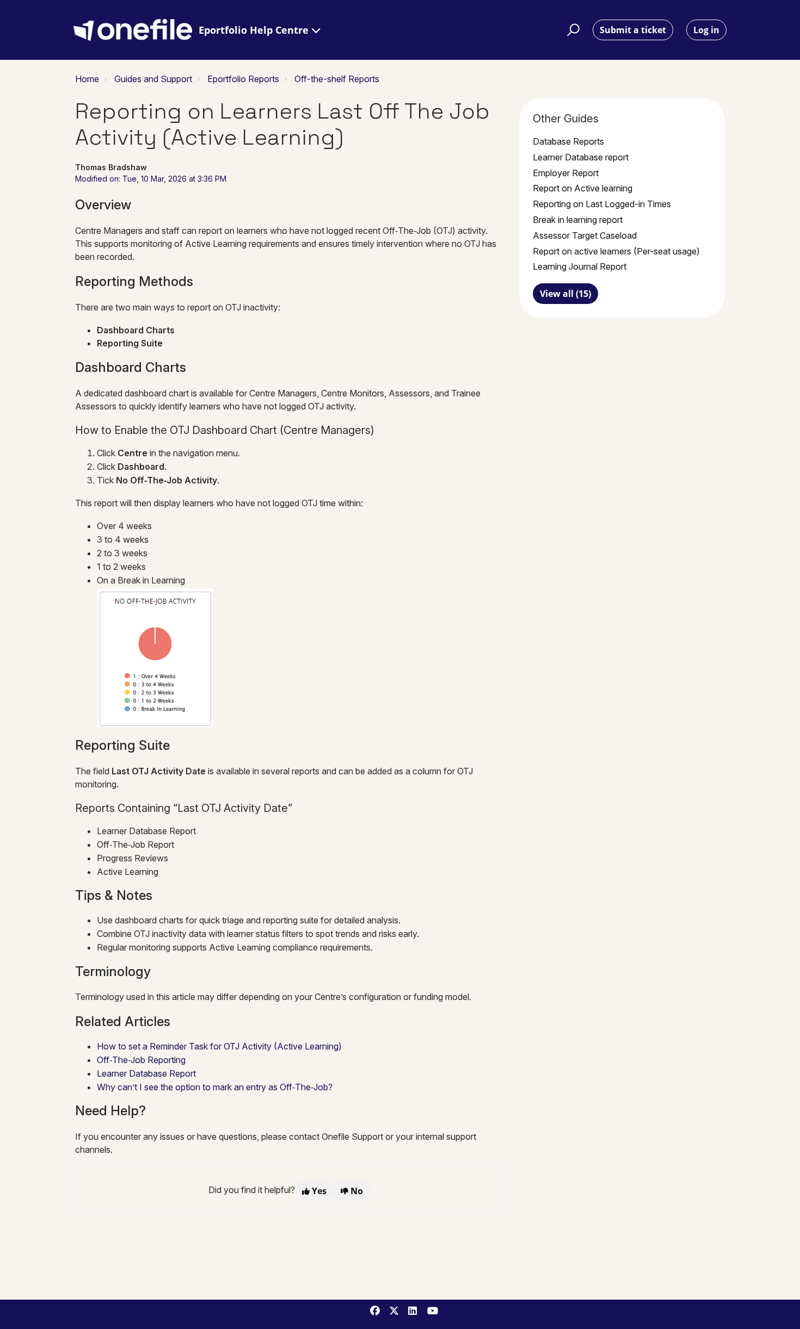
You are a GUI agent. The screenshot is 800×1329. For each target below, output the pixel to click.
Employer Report (566, 172)
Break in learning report (578, 219)
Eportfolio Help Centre (255, 29)
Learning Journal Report (579, 266)
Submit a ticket (633, 30)
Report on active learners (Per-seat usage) (616, 251)
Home (87, 78)
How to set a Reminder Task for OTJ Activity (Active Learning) (219, 1046)
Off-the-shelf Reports (336, 78)
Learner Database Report (146, 1073)
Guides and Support (153, 78)
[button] (572, 30)
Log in (706, 30)
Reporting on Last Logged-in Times (602, 203)
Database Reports (568, 141)
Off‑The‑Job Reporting (141, 1059)
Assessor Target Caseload (585, 235)
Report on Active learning (582, 188)
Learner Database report (581, 157)
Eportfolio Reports (243, 78)
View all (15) (565, 294)
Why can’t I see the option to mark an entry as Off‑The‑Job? (215, 1087)
